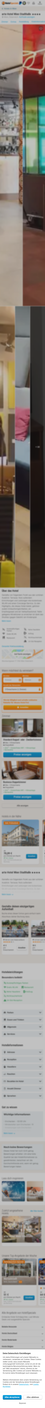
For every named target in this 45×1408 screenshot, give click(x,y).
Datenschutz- (24, 1384)
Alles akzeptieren (12, 1397)
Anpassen (22, 1403)
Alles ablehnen (33, 1397)
